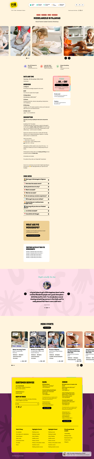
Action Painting (35, 436)
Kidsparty (66, 442)
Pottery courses (35, 440)
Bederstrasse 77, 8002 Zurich (68, 394)
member (59, 87)
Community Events (20, 440)
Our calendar (18, 432)
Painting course (35, 432)
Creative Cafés (33, 5)
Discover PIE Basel (47, 407)
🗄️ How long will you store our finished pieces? (35, 207)
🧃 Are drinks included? (30, 211)
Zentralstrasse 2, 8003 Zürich (30, 97)
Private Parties (67, 439)
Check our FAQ (19, 393)
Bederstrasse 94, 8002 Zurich (68, 387)
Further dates (26, 81)
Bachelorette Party (68, 437)
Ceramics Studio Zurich (66, 413)
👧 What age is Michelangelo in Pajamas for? (35, 180)
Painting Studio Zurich (66, 412)
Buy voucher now (57, 103)
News (17, 444)
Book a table (45, 393)
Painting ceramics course (37, 446)
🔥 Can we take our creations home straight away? (33, 203)
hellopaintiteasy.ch (20, 391)
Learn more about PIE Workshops (33, 235)
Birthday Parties (67, 435)
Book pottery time (66, 403)
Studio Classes (19, 436)
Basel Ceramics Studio (46, 403)
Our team (18, 442)
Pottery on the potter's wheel (38, 442)
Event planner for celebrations (22, 434)
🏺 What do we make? (30, 193)
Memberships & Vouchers (62, 5)
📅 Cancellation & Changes (31, 214)
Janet (25, 112)
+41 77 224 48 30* (66, 397)
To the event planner (60, 96)
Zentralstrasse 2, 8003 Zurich (68, 401)
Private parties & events (47, 5)
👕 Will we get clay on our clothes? (33, 199)
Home (12, 10)
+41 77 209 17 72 (65, 390)
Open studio (18, 438)
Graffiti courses (35, 438)
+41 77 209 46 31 (45, 394)
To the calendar (47, 327)
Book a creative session (67, 395)
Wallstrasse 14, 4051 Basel (47, 385)
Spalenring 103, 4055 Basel (48, 391)
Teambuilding (67, 433)
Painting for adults (36, 434)
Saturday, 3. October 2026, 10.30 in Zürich (33, 254)
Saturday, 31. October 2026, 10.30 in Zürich (33, 257)
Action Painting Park (65, 416)
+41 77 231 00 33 (46, 387)
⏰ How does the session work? (32, 183)
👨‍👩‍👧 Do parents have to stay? (32, 186)
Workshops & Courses (40, 5)
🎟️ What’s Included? (29, 190)
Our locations (54, 5)
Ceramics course (35, 444)
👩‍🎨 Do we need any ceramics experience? (35, 196)
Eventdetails (19, 332)
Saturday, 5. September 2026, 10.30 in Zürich (34, 251)
